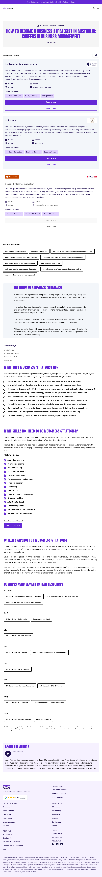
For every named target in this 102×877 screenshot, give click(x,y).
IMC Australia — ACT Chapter (17, 703)
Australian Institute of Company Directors (62, 596)
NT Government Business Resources (20, 686)
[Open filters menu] (96, 55)
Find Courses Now (13, 525)
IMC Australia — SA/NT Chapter (17, 669)
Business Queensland (41, 619)
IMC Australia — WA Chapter (16, 652)
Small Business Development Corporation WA (49, 652)
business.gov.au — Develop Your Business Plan (23, 602)
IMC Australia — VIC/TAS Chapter (18, 636)
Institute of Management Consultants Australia (23, 596)
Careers (45, 25)
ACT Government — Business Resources (48, 703)
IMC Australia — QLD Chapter (17, 619)
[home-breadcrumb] (38, 25)
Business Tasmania (43, 719)
